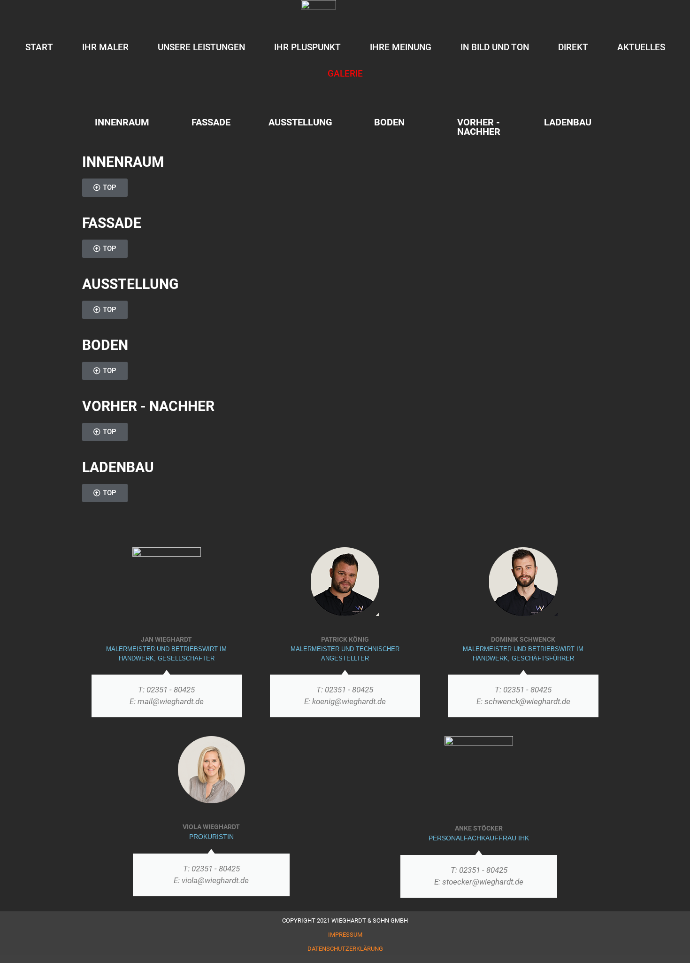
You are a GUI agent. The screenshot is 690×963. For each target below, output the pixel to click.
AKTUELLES (641, 47)
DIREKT (573, 47)
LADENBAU (567, 122)
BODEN (389, 122)
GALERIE (345, 73)
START (39, 47)
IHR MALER (105, 47)
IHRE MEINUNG (400, 47)
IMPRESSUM (345, 934)
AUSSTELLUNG (300, 122)
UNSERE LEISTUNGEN (201, 47)
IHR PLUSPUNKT (307, 47)
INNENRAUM (122, 122)
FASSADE (211, 122)
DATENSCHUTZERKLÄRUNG (345, 948)
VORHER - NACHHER (478, 126)
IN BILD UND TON (494, 47)
